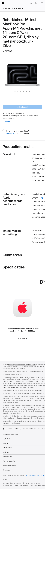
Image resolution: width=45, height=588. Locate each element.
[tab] (17, 91)
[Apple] (3, 429)
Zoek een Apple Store (32, 475)
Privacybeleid (7, 486)
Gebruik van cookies (21, 486)
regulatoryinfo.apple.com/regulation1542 (22, 365)
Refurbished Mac (13, 429)
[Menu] (42, 3)
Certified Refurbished (12, 8)
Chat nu (10, 133)
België (5, 479)
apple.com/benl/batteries (11, 387)
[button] (30, 3)
